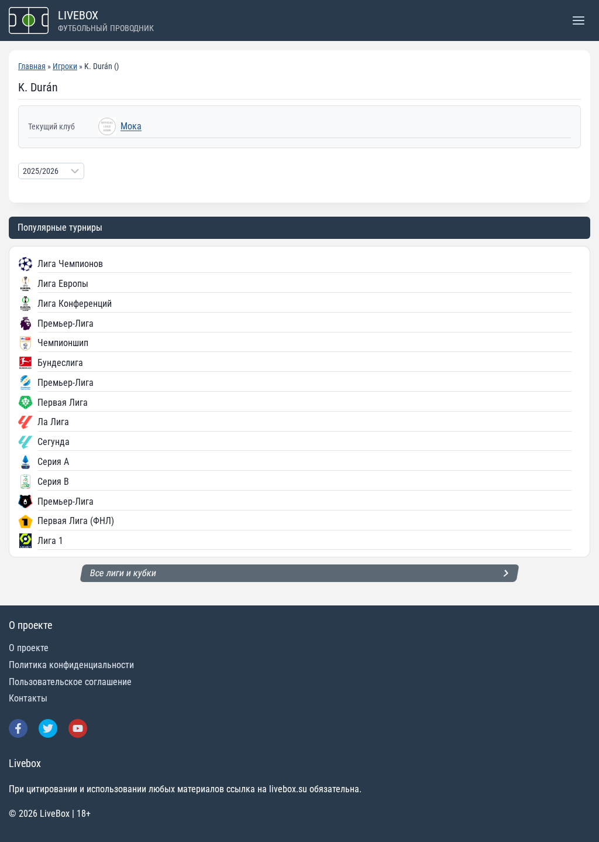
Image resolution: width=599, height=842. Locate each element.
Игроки (65, 66)
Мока (131, 126)
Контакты (28, 698)
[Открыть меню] (578, 20)
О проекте (29, 647)
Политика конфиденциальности (71, 664)
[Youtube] (77, 728)
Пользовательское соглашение (70, 681)
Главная (32, 66)
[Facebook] (18, 728)
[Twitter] (48, 728)
